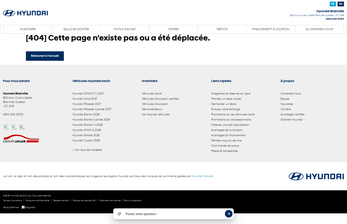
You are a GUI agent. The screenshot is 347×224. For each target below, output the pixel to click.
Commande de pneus (225, 145)
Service (222, 29)
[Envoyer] (229, 214)
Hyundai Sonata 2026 (86, 135)
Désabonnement (61, 201)
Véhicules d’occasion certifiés (160, 98)
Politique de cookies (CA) (84, 201)
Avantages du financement (228, 135)
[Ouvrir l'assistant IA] (119, 214)
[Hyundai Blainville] (25, 10)
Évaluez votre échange (225, 109)
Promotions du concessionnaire (231, 119)
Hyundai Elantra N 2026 (87, 125)
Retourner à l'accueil (45, 56)
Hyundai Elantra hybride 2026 (91, 119)
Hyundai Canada (202, 176)
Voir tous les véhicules (155, 114)
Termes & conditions (12, 201)
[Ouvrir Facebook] (6, 126)
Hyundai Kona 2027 (84, 98)
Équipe (285, 98)
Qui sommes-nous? (319, 29)
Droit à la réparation (133, 201)
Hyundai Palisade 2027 (86, 104)
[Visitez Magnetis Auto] (29, 207)
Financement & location (270, 29)
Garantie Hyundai (292, 119)
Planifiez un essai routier (226, 98)
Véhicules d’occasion (155, 104)
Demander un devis (223, 104)
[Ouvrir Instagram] (14, 126)
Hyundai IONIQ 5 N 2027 (88, 93)
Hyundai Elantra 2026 (86, 114)
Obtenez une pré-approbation (230, 125)
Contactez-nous (291, 93)
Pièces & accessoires (224, 151)
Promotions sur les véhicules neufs (233, 114)
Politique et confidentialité (37, 201)
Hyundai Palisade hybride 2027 (91, 109)
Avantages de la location (226, 130)
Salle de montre (76, 29)
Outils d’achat (125, 29)
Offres (173, 29)
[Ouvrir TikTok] (22, 126)
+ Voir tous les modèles (87, 150)
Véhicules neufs (151, 93)
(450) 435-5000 (335, 19)
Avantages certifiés (292, 114)
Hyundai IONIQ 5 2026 (86, 130)
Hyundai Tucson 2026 (86, 140)
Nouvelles (287, 104)
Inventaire (28, 29)
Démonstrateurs (152, 109)
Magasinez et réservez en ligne (230, 93)
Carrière (286, 109)
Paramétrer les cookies (110, 201)
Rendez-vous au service (226, 140)
